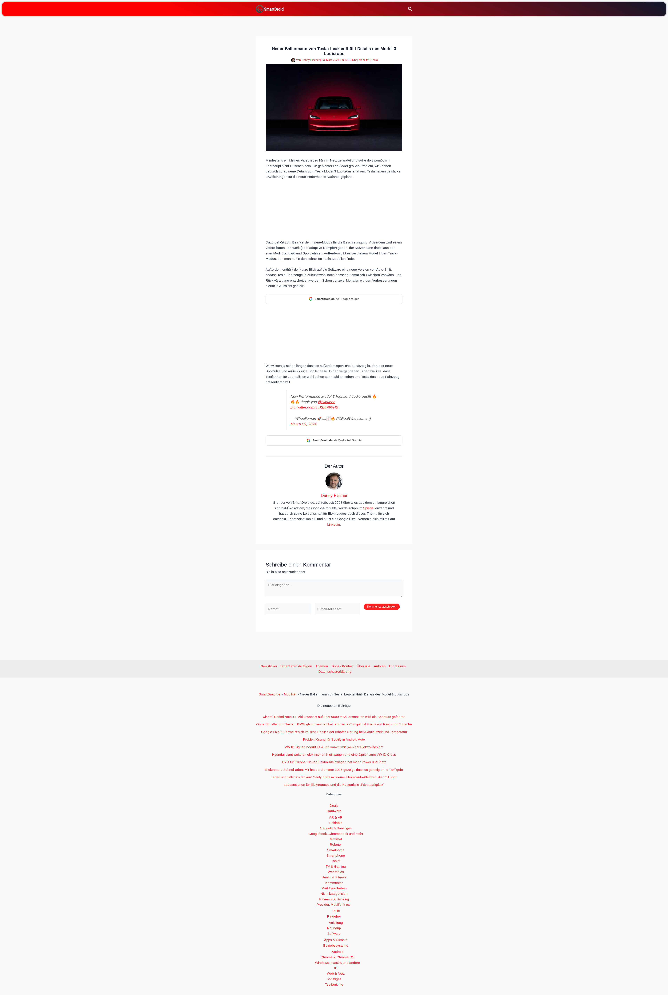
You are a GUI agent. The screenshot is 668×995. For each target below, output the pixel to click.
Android (337, 952)
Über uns (364, 666)
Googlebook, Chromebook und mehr (335, 834)
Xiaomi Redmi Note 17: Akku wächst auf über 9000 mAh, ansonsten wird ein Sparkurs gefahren (334, 717)
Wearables (336, 872)
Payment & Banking (334, 899)
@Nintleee (326, 402)
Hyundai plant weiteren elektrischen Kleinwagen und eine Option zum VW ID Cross (334, 754)
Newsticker (269, 666)
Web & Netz (336, 973)
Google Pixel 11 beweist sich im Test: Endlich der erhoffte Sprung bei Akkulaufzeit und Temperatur (334, 732)
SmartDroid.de (269, 694)
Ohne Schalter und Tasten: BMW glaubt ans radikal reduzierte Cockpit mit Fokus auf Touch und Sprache (334, 724)
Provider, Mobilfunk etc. (334, 904)
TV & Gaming (336, 866)
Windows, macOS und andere (337, 963)
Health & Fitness (334, 877)
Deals (334, 805)
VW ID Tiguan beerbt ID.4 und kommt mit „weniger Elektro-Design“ (334, 747)
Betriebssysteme (335, 945)
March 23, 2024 (304, 424)
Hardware (334, 811)
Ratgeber (334, 916)
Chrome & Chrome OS (337, 957)
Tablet (335, 861)
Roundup (334, 928)
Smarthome (335, 850)
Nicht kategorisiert (334, 893)
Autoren (380, 666)
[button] (410, 9)
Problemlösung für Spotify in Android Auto (334, 739)
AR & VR (336, 817)
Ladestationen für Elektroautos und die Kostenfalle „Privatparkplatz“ (334, 784)
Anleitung (336, 923)
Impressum (397, 666)
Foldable (335, 823)
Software (334, 933)
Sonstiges (334, 979)
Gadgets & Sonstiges (336, 828)
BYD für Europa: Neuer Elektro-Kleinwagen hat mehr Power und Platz (334, 762)
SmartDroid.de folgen (296, 666)
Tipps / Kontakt (342, 666)
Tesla (374, 59)
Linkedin (333, 524)
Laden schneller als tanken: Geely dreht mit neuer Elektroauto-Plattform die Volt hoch (334, 777)
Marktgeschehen (334, 888)
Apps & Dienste (335, 940)
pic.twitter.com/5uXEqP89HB (314, 407)
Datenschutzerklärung (334, 671)
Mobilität (364, 59)
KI (335, 968)
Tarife (336, 911)
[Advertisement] (334, 209)
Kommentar (334, 883)
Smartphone (336, 855)
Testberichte (334, 984)
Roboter (336, 844)
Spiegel (368, 508)
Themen (321, 666)
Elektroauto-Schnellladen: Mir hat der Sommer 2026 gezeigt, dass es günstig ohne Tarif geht (334, 770)
